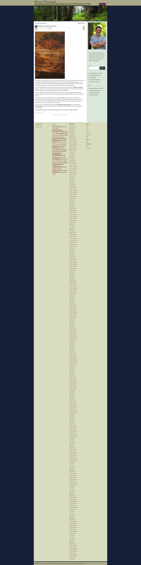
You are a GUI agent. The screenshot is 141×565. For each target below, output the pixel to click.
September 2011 (72, 483)
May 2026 (71, 132)
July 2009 (71, 535)
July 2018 (71, 320)
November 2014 (72, 407)
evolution (45, 109)
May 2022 (71, 228)
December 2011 (72, 477)
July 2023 (71, 200)
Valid (88, 143)
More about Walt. (96, 60)
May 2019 (71, 300)
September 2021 (72, 244)
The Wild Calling (93, 77)
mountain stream (58, 146)
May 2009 (71, 539)
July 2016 (71, 367)
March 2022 (71, 232)
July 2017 (71, 343)
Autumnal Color (80, 23)
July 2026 (71, 128)
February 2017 (72, 354)
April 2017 (71, 350)
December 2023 (72, 190)
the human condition (68, 109)
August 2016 (71, 365)
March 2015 (71, 399)
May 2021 (71, 252)
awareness (56, 128)
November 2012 (72, 455)
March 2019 (71, 304)
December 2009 (72, 525)
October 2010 (72, 505)
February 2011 (72, 497)
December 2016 (72, 357)
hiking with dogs (59, 141)
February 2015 (72, 401)
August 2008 (71, 557)
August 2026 (71, 126)
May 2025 (71, 156)
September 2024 (72, 172)
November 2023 (72, 192)
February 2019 (72, 306)
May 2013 (71, 443)
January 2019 (72, 308)
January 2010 (72, 523)
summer (63, 159)
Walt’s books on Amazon (94, 92)
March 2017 (71, 351)
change (54, 135)
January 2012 (72, 475)
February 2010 (72, 521)
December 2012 (72, 453)
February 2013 (72, 449)
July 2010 (71, 511)
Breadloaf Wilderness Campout (96, 73)
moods (64, 144)
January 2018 (72, 332)
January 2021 (72, 260)
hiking (55, 140)
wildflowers (56, 170)
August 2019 (71, 294)
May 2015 (71, 395)
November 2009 (72, 527)
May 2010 (71, 515)
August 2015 (71, 389)
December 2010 (72, 501)
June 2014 (71, 417)
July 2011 (71, 487)
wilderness (63, 167)
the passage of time (58, 162)
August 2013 (71, 437)
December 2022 (72, 214)
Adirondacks (57, 126)
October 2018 (72, 314)
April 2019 (71, 302)
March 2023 (71, 208)
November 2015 (72, 383)
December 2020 (72, 262)
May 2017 (71, 347)
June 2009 (71, 537)
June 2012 (71, 465)
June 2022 (71, 226)
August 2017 (71, 342)
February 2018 (72, 330)
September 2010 (72, 507)
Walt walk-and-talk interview (95, 90)
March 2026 (71, 136)
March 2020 (71, 280)
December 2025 (72, 142)
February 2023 (72, 210)
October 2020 (72, 266)
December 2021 (72, 238)
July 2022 (71, 224)
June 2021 (71, 250)
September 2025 (72, 148)
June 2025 (71, 154)
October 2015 (72, 385)
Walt (36, 29)
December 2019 (72, 286)
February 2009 (72, 545)
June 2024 (71, 178)
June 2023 (71, 202)
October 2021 (72, 242)
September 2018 (72, 316)
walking (56, 166)
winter (61, 172)
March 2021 (71, 256)
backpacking (57, 130)
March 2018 (71, 328)
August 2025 (71, 150)
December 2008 (72, 549)
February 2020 (72, 282)
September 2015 (72, 387)
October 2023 (72, 194)
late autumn (64, 142)
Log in (87, 141)
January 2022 (72, 236)
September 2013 (72, 435)
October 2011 (72, 481)
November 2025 (72, 144)
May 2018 (71, 324)
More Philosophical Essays (95, 75)
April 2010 (71, 517)
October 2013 (72, 433)
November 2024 (72, 168)
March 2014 (71, 423)
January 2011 (72, 499)
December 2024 (72, 166)
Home (37, 4)
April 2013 (71, 445)
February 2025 (72, 162)
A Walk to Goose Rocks (94, 81)
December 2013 (72, 429)
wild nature (64, 170)
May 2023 (71, 204)
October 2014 (72, 409)
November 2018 (72, 312)
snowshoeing (63, 157)
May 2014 (71, 419)
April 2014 (71, 421)
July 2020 (71, 272)
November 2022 (72, 216)
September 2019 (72, 292)
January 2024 (72, 188)
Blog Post (50, 28)
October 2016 (72, 361)
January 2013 (72, 451)
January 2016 (72, 379)
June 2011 (71, 489)
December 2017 (72, 334)
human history (50, 109)
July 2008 (71, 559)
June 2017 (71, 346)
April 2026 (71, 134)
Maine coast (59, 144)
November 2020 (72, 264)
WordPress (88, 147)
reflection (63, 151)
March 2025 (71, 160)
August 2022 (71, 222)
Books (48, 4)
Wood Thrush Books (84, 4)
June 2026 (71, 130)
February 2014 (72, 425)
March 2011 (71, 495)
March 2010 (71, 519)
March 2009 (71, 543)
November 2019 (72, 288)
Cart (60, 4)
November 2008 (72, 551)
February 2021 (72, 258)
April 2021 (71, 254)
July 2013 (71, 439)
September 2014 (72, 411)
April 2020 (71, 278)
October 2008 (72, 553)
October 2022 (72, 218)
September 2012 (72, 459)
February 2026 (72, 138)
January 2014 (72, 427)
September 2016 (72, 363)
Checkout (66, 4)
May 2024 (71, 180)
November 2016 (72, 359)
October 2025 (72, 146)
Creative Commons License (80, 563)
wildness (76, 109)
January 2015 (72, 403)
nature (62, 109)
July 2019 (71, 296)
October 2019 (72, 290)
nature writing (61, 150)
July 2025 (71, 152)
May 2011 (71, 491)
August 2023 (71, 198)
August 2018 (71, 318)
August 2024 (71, 174)
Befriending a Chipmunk (40, 23)
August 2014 (71, 413)
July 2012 (71, 463)
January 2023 (72, 212)
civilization (40, 109)
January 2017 (72, 355)
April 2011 (71, 493)
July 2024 (71, 176)
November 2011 (72, 479)
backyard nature (58, 131)
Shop (54, 4)
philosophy (56, 151)
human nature (57, 109)
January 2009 (72, 547)
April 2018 (71, 326)
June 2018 (71, 322)
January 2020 (72, 284)
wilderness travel (56, 168)
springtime (56, 159)
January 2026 (72, 140)
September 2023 (72, 196)
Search (90, 65)
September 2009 (72, 531)
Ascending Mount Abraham (95, 79)
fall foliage (55, 137)
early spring (64, 135)
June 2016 (71, 369)
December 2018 (72, 310)
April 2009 (71, 541)
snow (58, 157)
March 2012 (71, 471)
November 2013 (72, 431)
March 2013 (71, 447)
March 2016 (71, 375)
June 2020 (71, 274)
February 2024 (72, 186)
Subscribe (102, 4)
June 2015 (71, 393)
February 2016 (72, 377)
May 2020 (71, 276)
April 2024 (71, 182)
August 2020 (71, 270)
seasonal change (56, 154)
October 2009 (72, 529)
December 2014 (72, 405)
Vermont (59, 164)
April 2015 (71, 397)
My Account (74, 4)
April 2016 (71, 373)
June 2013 (71, 441)
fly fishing (61, 137)
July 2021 (71, 248)
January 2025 (72, 164)
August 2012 (71, 461)
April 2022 (71, 230)
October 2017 (72, 338)
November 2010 (72, 503)
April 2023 (71, 206)
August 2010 (71, 509)
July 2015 (71, 391)
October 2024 (72, 170)
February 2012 (72, 473)
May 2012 (71, 467)
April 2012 (71, 469)
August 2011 (71, 485)
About (43, 4)
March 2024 (71, 184)
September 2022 (72, 220)
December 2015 (72, 381)
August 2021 (71, 246)
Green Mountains (59, 139)
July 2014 (71, 415)
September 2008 (72, 555)
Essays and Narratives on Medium (96, 88)
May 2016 (71, 371)
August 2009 (71, 533)
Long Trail (54, 144)
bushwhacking (61, 133)
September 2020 (72, 268)
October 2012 (72, 457)
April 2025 (71, 158)
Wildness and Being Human (47, 26)
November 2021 (72, 240)
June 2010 (71, 513)
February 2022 (72, 234)
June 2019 (71, 298)
